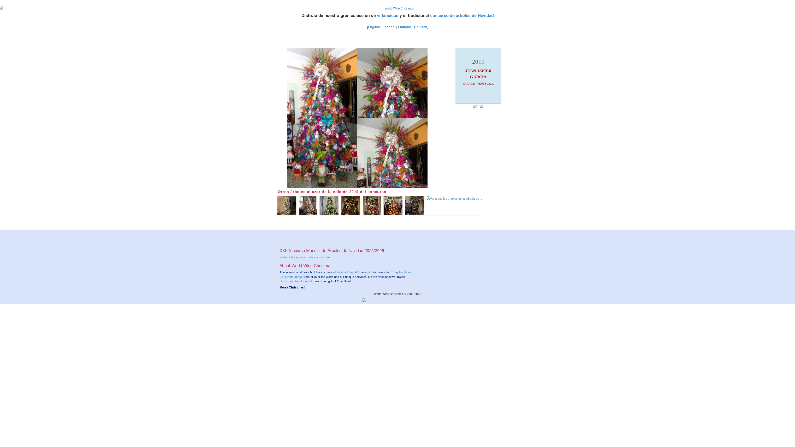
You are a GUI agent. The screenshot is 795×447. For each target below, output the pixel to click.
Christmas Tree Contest (295, 281)
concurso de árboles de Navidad (462, 15)
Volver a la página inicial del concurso (304, 257)
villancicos (387, 15)
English (374, 26)
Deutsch (420, 26)
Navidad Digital (346, 272)
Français (405, 26)
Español (388, 26)
